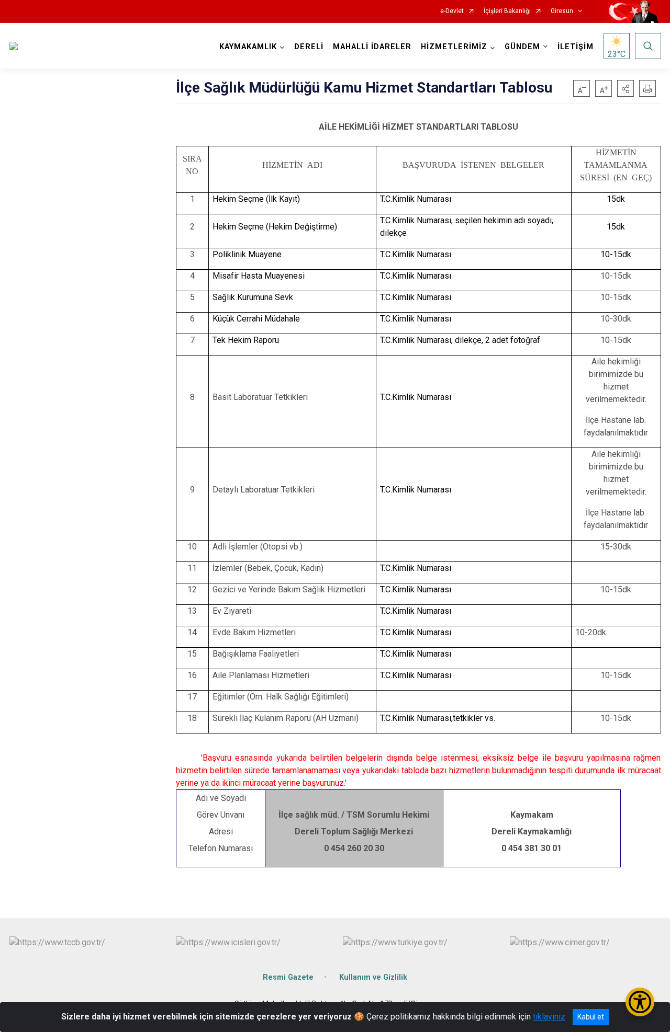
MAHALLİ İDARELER (372, 46)
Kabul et (590, 1017)
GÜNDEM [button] (522, 46)
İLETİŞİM (575, 46)
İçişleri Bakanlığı (507, 11)
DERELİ (308, 46)
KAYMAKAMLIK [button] (248, 46)
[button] (625, 88)
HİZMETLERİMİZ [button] (454, 46)
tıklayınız (549, 1017)
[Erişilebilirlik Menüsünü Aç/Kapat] (640, 1002)
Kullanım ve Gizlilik (373, 977)
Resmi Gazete (288, 977)
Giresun (562, 11)
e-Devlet (452, 11)
